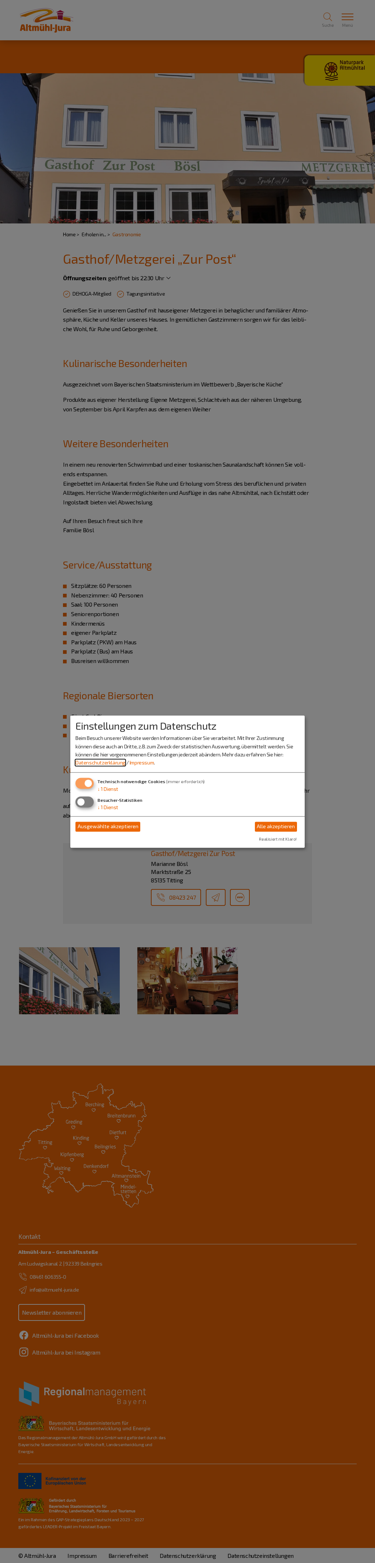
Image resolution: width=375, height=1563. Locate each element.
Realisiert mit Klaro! (278, 839)
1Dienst (107, 789)
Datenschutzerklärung (100, 763)
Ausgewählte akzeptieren (108, 826)
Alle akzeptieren (276, 826)
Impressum (142, 763)
